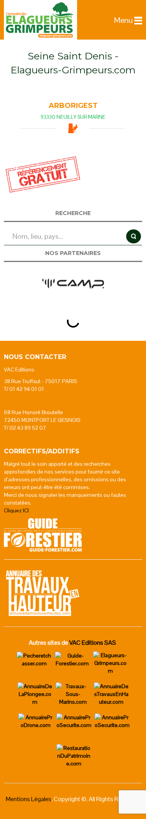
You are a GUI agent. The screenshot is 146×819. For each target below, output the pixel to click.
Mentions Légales (28, 799)
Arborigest (73, 105)
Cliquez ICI (16, 510)
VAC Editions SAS (92, 643)
